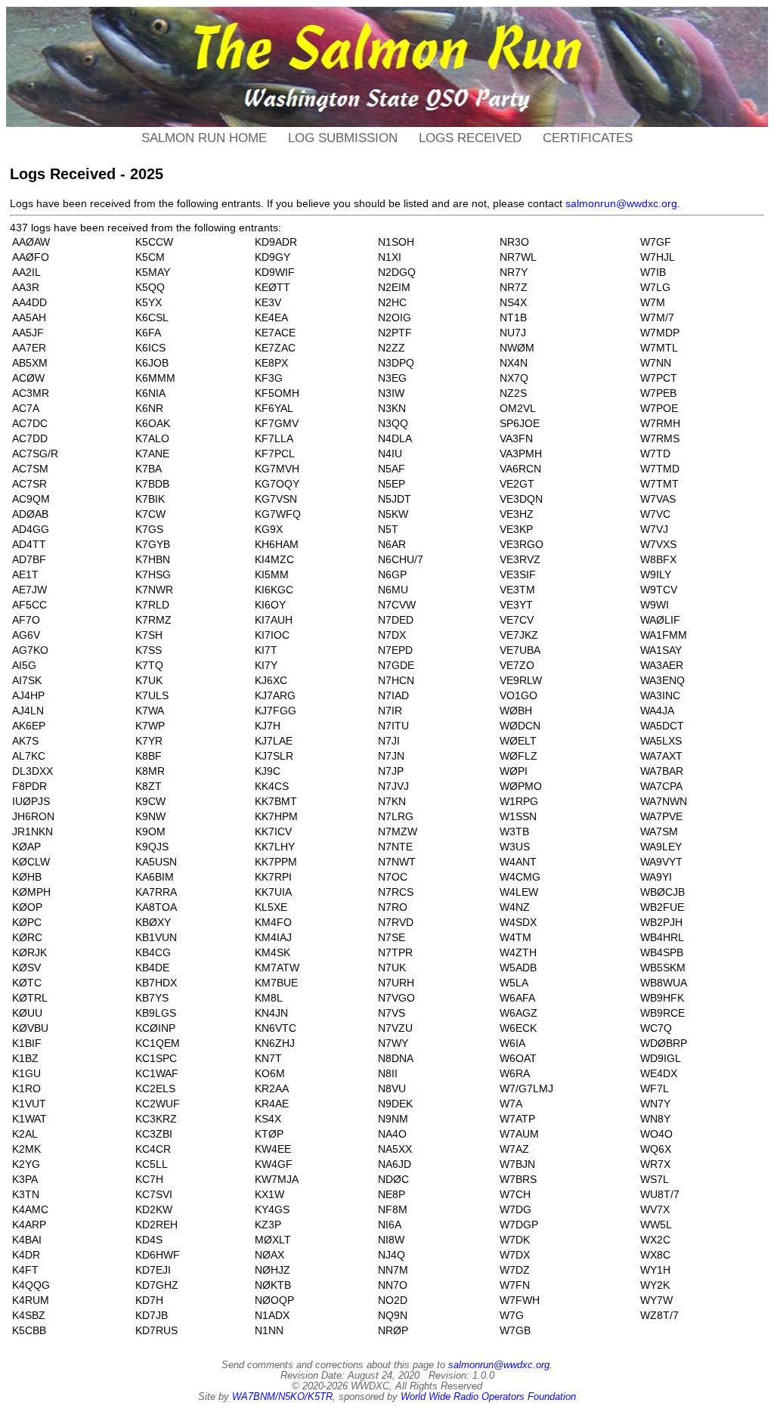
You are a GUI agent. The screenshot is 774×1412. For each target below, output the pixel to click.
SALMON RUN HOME (204, 138)
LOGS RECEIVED (470, 138)
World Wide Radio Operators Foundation (488, 1397)
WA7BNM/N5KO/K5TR (282, 1397)
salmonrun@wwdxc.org (621, 203)
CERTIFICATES (588, 138)
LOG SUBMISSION (343, 138)
